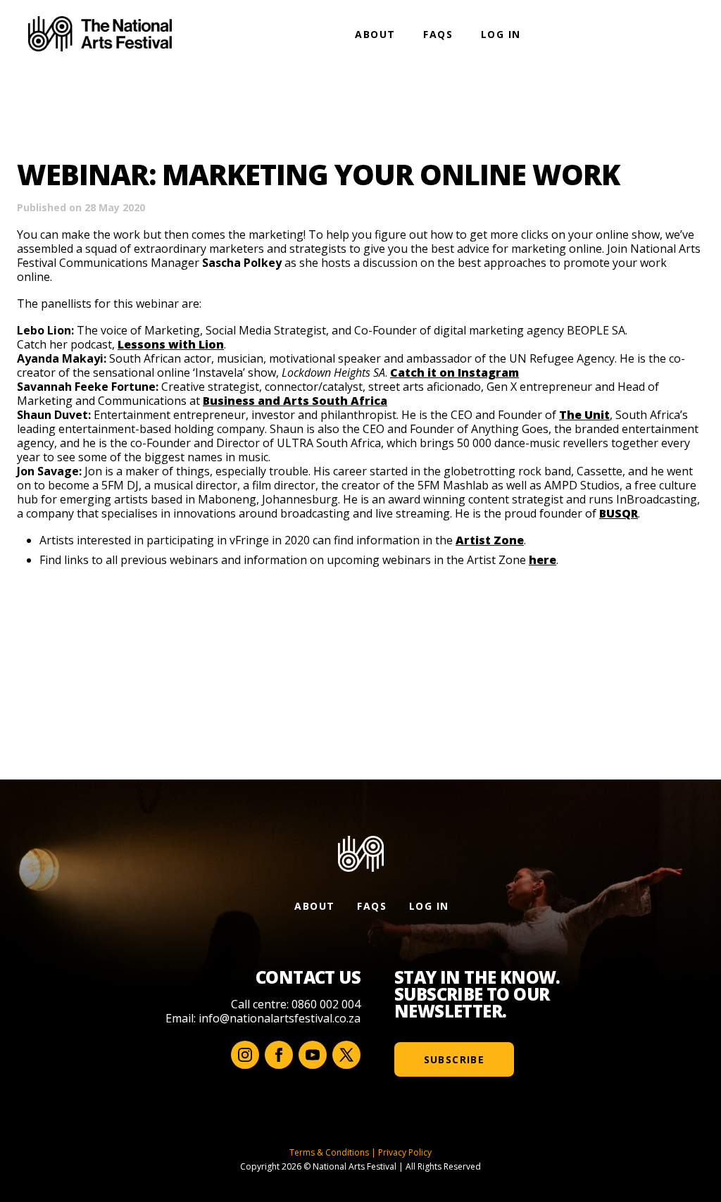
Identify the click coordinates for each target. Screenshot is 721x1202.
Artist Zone (490, 540)
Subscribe (454, 1059)
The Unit (584, 414)
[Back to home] (100, 33)
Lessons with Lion (171, 344)
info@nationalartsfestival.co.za (279, 1018)
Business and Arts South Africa (295, 400)
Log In (500, 34)
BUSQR (618, 513)
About (375, 34)
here (542, 560)
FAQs (438, 34)
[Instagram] (245, 1055)
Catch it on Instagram (454, 372)
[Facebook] (279, 1055)
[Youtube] (313, 1055)
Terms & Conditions (329, 1152)
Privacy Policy (405, 1152)
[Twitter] (346, 1055)
